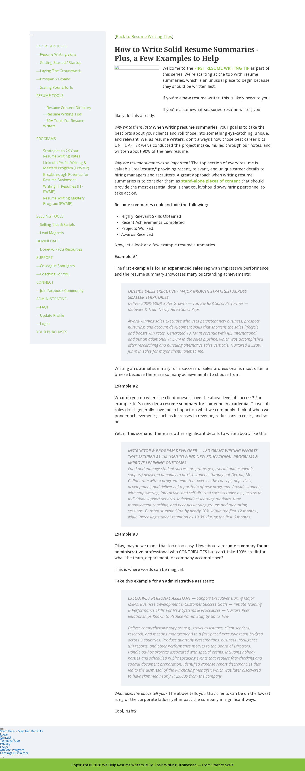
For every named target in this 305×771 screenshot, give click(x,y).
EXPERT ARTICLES (51, 46)
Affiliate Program (12, 750)
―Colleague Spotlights (55, 265)
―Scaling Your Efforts (54, 87)
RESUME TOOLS (49, 95)
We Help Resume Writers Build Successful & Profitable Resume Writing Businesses (62, 13)
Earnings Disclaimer (14, 753)
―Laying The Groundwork (58, 70)
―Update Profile (50, 315)
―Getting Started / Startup (58, 62)
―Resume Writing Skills (56, 54)
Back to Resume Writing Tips (144, 36)
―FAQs (42, 307)
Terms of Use (10, 740)
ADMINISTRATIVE (51, 298)
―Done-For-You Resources (59, 249)
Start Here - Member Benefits (21, 731)
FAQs (4, 747)
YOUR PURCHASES (51, 331)
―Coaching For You (52, 274)
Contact (5, 737)
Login (4, 734)
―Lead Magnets (50, 232)
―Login (43, 323)
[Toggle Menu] (31, 35)
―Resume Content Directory (67, 107)
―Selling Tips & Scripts (55, 224)
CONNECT (45, 282)
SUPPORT (44, 257)
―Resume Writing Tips (62, 114)
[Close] (2, 757)
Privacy (5, 744)
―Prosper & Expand (53, 79)
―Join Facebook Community (60, 290)
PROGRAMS (46, 138)
